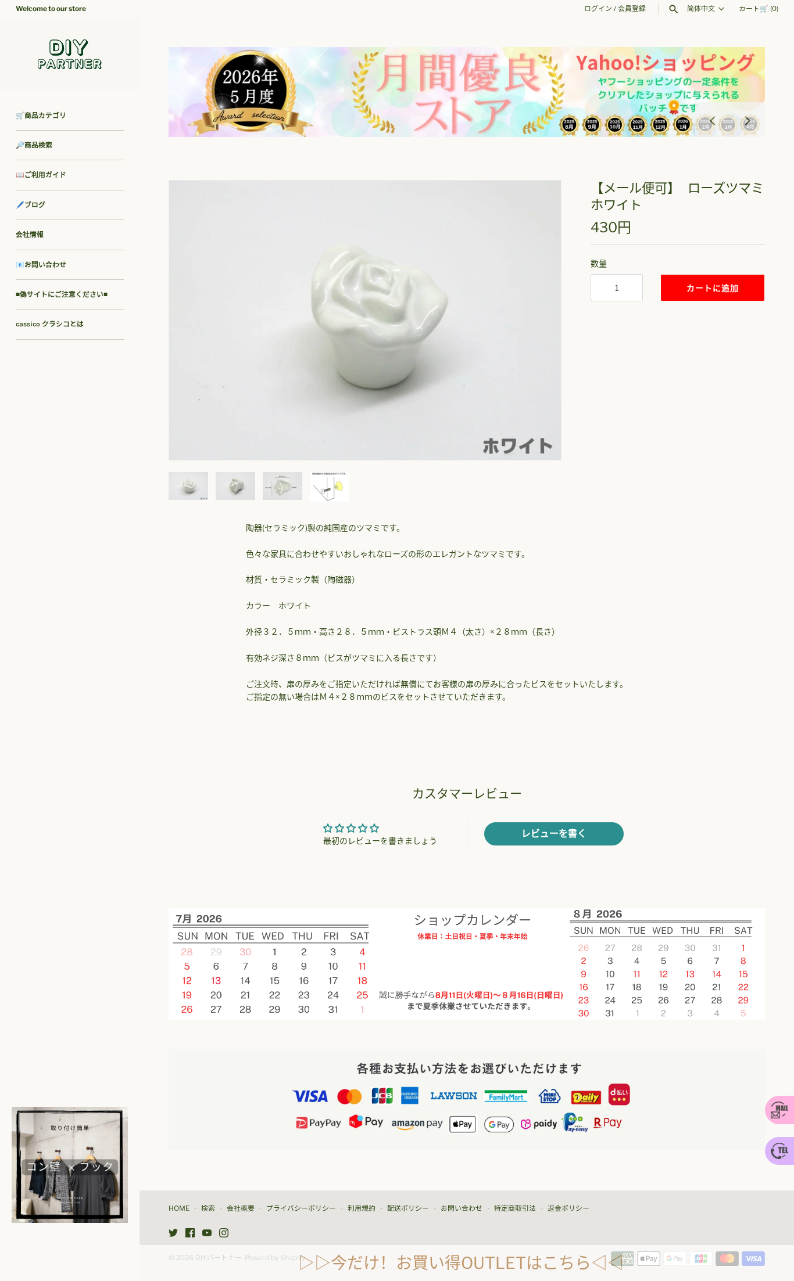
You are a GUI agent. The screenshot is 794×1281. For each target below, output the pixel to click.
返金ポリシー (568, 1208)
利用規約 (361, 1208)
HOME (179, 1208)
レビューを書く (553, 833)
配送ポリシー (408, 1208)
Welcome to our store (51, 9)
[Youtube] (207, 1233)
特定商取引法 (515, 1208)
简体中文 (701, 9)
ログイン (598, 9)
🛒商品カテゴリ (41, 115)
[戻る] (712, 119)
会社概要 (241, 1208)
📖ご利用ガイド (41, 175)
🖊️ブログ (30, 205)
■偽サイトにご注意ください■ (62, 294)
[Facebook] (190, 1233)
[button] (536, 320)
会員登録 (632, 9)
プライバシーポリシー (301, 1208)
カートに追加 (712, 288)
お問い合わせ (461, 1208)
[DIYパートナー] (70, 53)
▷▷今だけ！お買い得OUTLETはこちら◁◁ (461, 1263)
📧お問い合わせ (41, 265)
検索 (208, 1208)
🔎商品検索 (34, 145)
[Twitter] (173, 1233)
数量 (599, 263)
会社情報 (30, 235)
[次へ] (747, 119)
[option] (467, 92)
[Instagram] (223, 1233)
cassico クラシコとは (50, 324)
